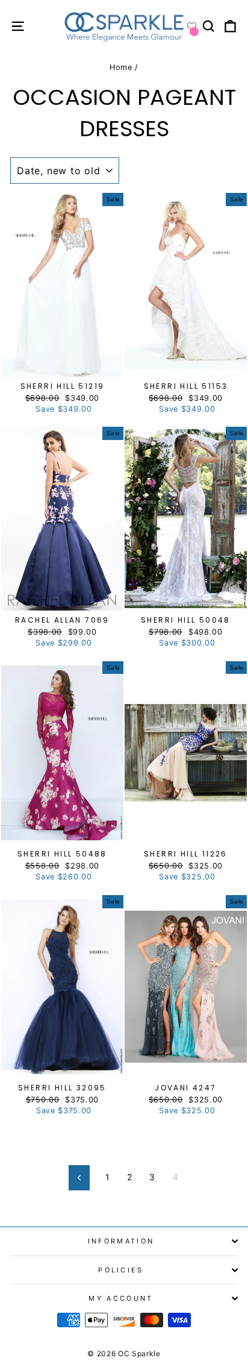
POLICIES (121, 1270)
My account (120, 1298)
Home (121, 67)
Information (121, 1241)
